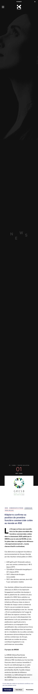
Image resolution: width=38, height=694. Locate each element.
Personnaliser (29, 689)
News (14, 465)
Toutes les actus (23, 465)
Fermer (19, 1)
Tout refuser (19, 689)
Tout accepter (7, 689)
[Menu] (3, 6)
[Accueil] (19, 7)
